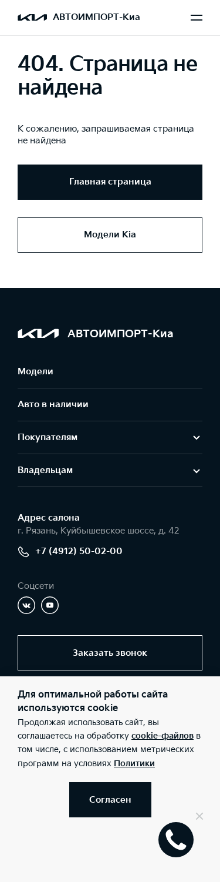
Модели (35, 371)
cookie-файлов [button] (162, 736)
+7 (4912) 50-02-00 (79, 551)
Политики (134, 764)
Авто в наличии (53, 404)
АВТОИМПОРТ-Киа (96, 17)
